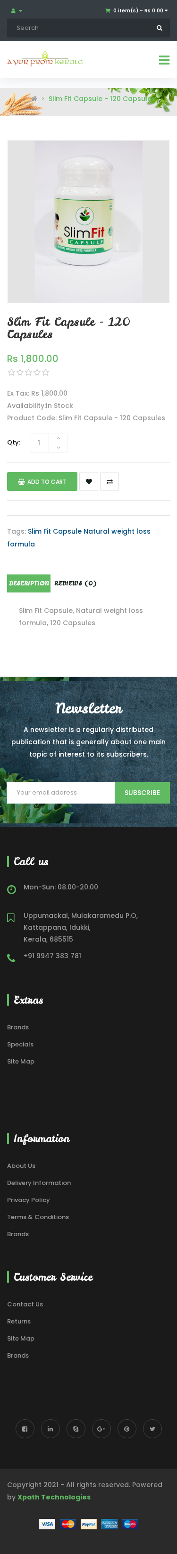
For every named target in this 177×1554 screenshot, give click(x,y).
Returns (19, 1321)
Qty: (13, 442)
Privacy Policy (28, 1199)
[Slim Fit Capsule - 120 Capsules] (88, 221)
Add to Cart (47, 482)
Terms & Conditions (38, 1216)
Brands (18, 1027)
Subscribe (142, 792)
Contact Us (25, 1304)
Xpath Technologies (54, 1497)
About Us (21, 1165)
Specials (20, 1044)
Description (29, 583)
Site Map (20, 1061)
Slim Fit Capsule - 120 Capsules (102, 98)
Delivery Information (39, 1182)
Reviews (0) (75, 583)
